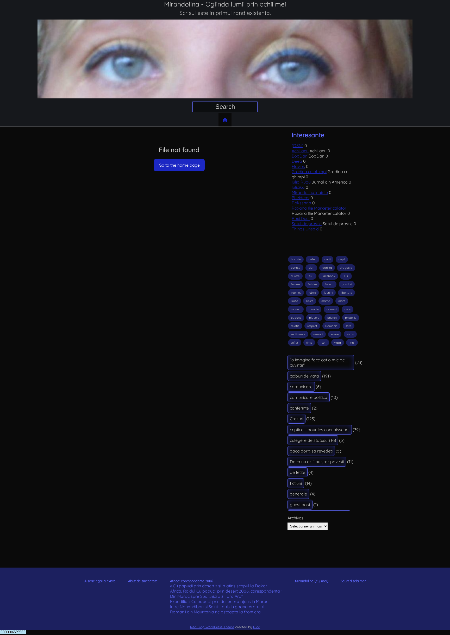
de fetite (297, 472)
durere (295, 276)
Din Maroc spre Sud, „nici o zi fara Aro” (206, 596)
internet (296, 292)
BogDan (300, 156)
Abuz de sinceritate (143, 581)
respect (312, 326)
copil (342, 259)
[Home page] (225, 120)
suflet (294, 342)
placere (314, 317)
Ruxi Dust (301, 218)
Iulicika (298, 187)
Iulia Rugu (301, 182)
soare (335, 334)
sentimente (298, 334)
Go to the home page (179, 165)
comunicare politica (308, 397)
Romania (331, 326)
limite (294, 301)
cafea (312, 259)
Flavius (298, 166)
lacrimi (328, 292)
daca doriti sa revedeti (311, 451)
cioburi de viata (304, 376)
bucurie (296, 259)
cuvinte (295, 267)
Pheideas (300, 197)
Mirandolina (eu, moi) (311, 581)
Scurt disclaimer (353, 581)
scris (348, 326)
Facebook (328, 276)
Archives (295, 517)
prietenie (350, 317)
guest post (300, 504)
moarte (313, 309)
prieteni (332, 317)
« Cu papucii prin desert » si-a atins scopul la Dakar (218, 585)
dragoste (346, 267)
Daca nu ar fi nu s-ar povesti (317, 461)
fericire (312, 284)
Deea (297, 161)
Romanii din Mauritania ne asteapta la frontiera (215, 611)
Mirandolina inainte (310, 192)
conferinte (299, 408)
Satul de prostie (307, 223)
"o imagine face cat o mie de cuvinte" (317, 362)
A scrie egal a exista (100, 581)
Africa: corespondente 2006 (191, 581)
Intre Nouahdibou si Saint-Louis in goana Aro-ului (217, 606)
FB (346, 276)
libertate (346, 292)
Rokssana (301, 202)
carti (327, 259)
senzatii (318, 334)
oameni (331, 309)
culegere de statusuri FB (313, 440)
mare (341, 301)
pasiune (296, 317)
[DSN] (297, 145)
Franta (329, 284)
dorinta (327, 267)
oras (348, 309)
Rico (256, 627)
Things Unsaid (305, 228)
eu (310, 276)
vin (352, 342)
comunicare (301, 386)
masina (296, 309)
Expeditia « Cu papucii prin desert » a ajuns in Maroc (219, 601)
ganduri (347, 284)
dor (311, 267)
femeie (295, 284)
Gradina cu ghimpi (309, 171)
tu (323, 342)
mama (325, 301)
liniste (309, 301)
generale (298, 493)
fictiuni (296, 483)
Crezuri (296, 418)
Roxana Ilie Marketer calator (319, 208)
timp (309, 342)
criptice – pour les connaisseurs (319, 429)
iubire (312, 292)
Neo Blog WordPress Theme (212, 627)
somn (350, 334)
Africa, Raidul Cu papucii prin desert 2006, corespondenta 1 (226, 591)
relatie (295, 326)
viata (337, 342)
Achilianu (300, 150)
